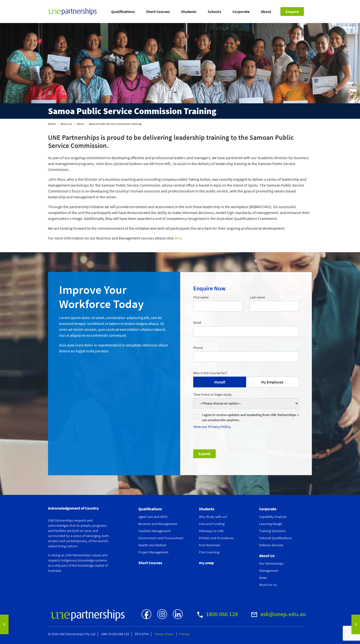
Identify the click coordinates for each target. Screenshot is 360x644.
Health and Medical (152, 545)
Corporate (241, 11)
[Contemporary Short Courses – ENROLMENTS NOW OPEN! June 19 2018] (4, 624)
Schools (214, 11)
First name (201, 297)
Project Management (153, 552)
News (80, 124)
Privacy (184, 634)
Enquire (292, 11)
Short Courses (158, 11)
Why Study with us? (213, 516)
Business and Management (157, 524)
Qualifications (123, 11)
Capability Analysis (273, 516)
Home (52, 124)
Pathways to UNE (211, 531)
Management (268, 570)
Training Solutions (272, 531)
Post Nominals (209, 545)
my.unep (206, 562)
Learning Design (270, 524)
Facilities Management (154, 531)
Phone (198, 348)
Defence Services (271, 545)
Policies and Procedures (216, 538)
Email (197, 322)
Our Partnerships (271, 563)
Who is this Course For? (210, 373)
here (178, 238)
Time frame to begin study (212, 394)
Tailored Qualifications (275, 538)
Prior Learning (209, 552)
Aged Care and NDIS (152, 516)
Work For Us (268, 585)
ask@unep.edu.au (282, 614)
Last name (257, 297)
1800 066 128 (221, 614)
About (266, 11)
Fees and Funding (212, 524)
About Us (66, 124)
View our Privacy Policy (211, 426)
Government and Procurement (160, 538)
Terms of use (164, 634)
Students (188, 11)
